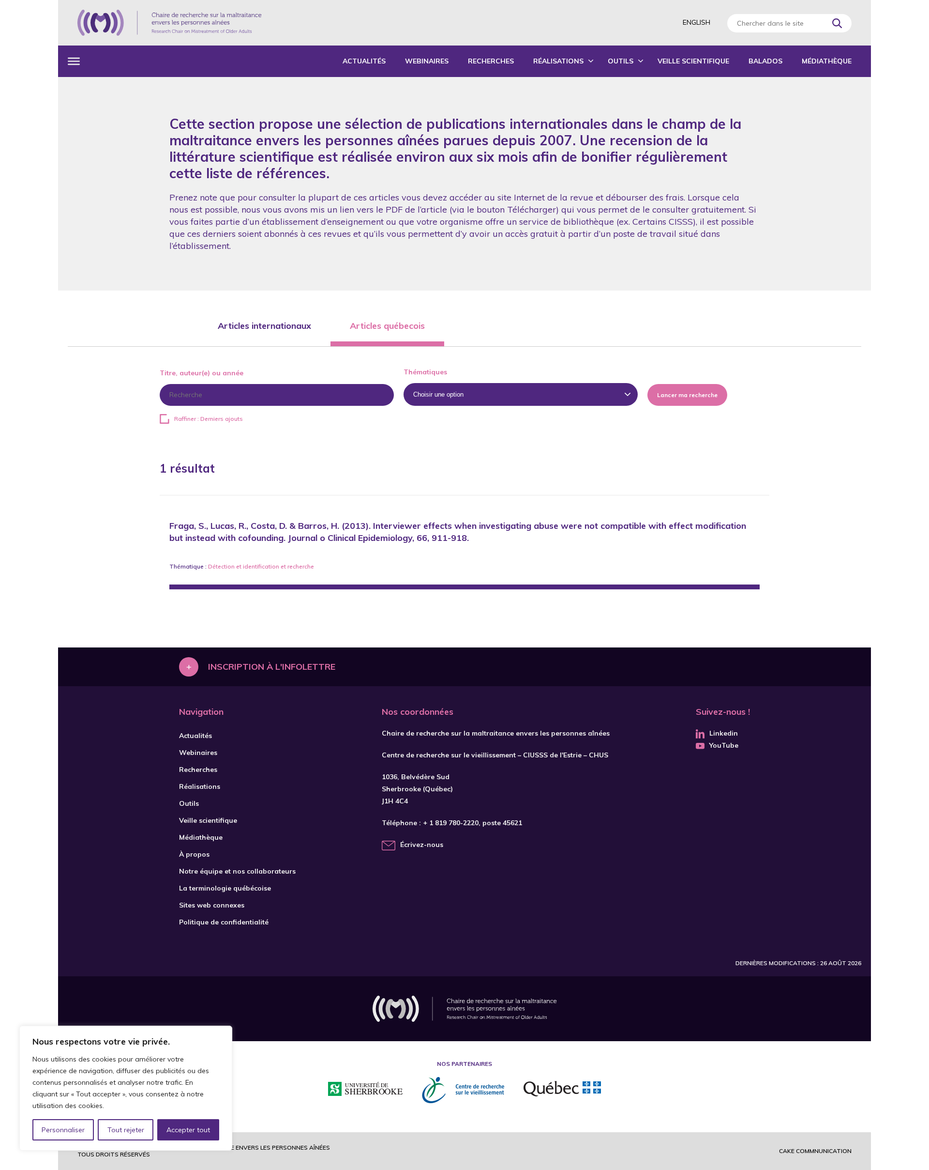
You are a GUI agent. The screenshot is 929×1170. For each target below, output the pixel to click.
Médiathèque (827, 61)
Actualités (364, 61)
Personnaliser (63, 1129)
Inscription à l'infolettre (271, 666)
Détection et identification (243, 566)
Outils (620, 61)
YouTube (723, 745)
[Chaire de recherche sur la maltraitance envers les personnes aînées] (169, 23)
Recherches (491, 61)
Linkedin (723, 733)
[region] (125, 1088)
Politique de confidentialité (224, 922)
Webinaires (427, 61)
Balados (765, 61)
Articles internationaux (264, 325)
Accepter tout (188, 1129)
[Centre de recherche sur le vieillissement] (463, 1090)
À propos (194, 854)
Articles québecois (387, 325)
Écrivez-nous (421, 844)
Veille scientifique (693, 61)
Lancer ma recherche (687, 395)
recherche (300, 566)
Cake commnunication (815, 1151)
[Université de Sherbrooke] (365, 1090)
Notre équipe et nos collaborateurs (237, 871)
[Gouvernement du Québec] (562, 1090)
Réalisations (558, 61)
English (696, 22)
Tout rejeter (125, 1129)
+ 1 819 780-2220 (451, 822)
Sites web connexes (211, 905)
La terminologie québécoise (225, 888)
